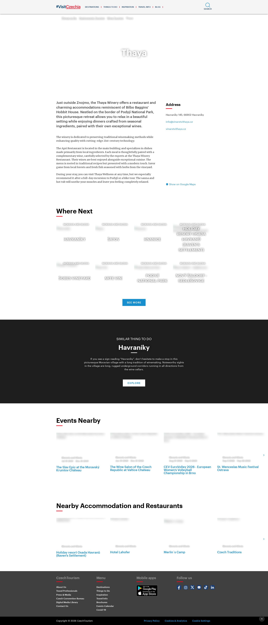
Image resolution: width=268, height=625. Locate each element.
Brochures (101, 602)
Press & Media (63, 594)
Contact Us (62, 606)
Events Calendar (105, 606)
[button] (208, 7)
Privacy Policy (152, 620)
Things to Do (110, 7)
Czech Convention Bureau (70, 598)
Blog (158, 7)
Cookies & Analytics (176, 620)
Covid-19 (101, 609)
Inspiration (128, 7)
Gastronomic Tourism (92, 18)
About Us (61, 587)
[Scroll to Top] (262, 619)
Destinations (92, 7)
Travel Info (144, 7)
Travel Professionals (66, 590)
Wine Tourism (115, 18)
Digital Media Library (67, 602)
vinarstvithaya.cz (176, 128)
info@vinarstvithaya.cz (179, 121)
